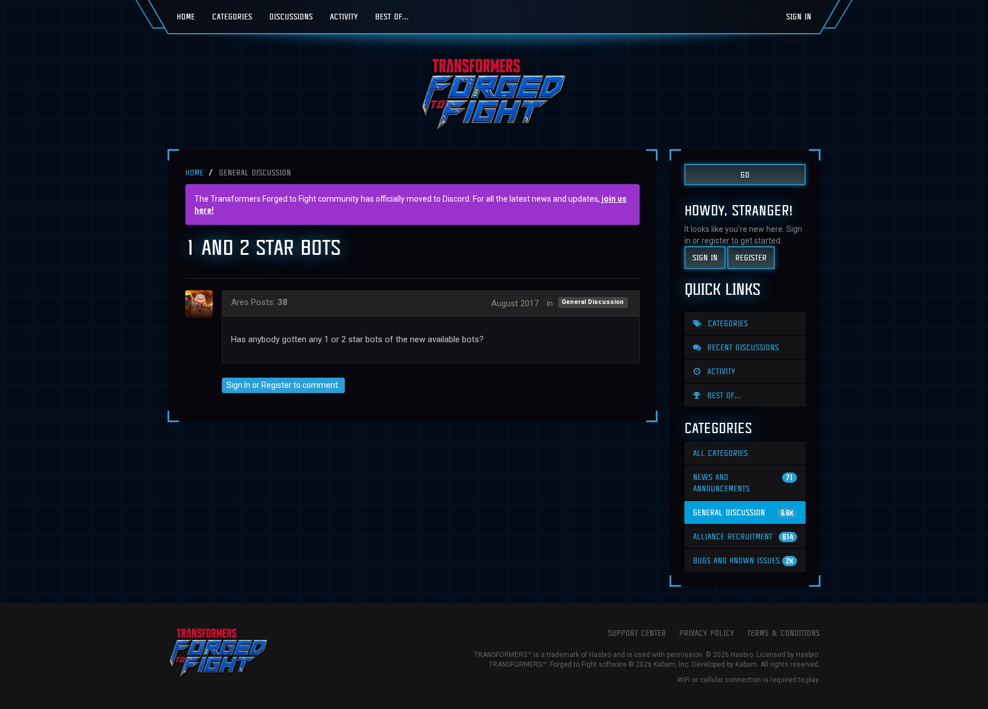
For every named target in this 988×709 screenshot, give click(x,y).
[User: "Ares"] (202, 304)
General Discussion (592, 302)
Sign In (798, 16)
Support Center (637, 633)
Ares (240, 302)
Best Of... (392, 16)
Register (276, 385)
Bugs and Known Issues (743, 560)
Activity (344, 16)
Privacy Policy (706, 633)
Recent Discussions (741, 347)
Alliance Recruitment (743, 536)
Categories (232, 16)
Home (186, 16)
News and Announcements (743, 482)
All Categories (720, 453)
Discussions (291, 16)
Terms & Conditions (783, 633)
